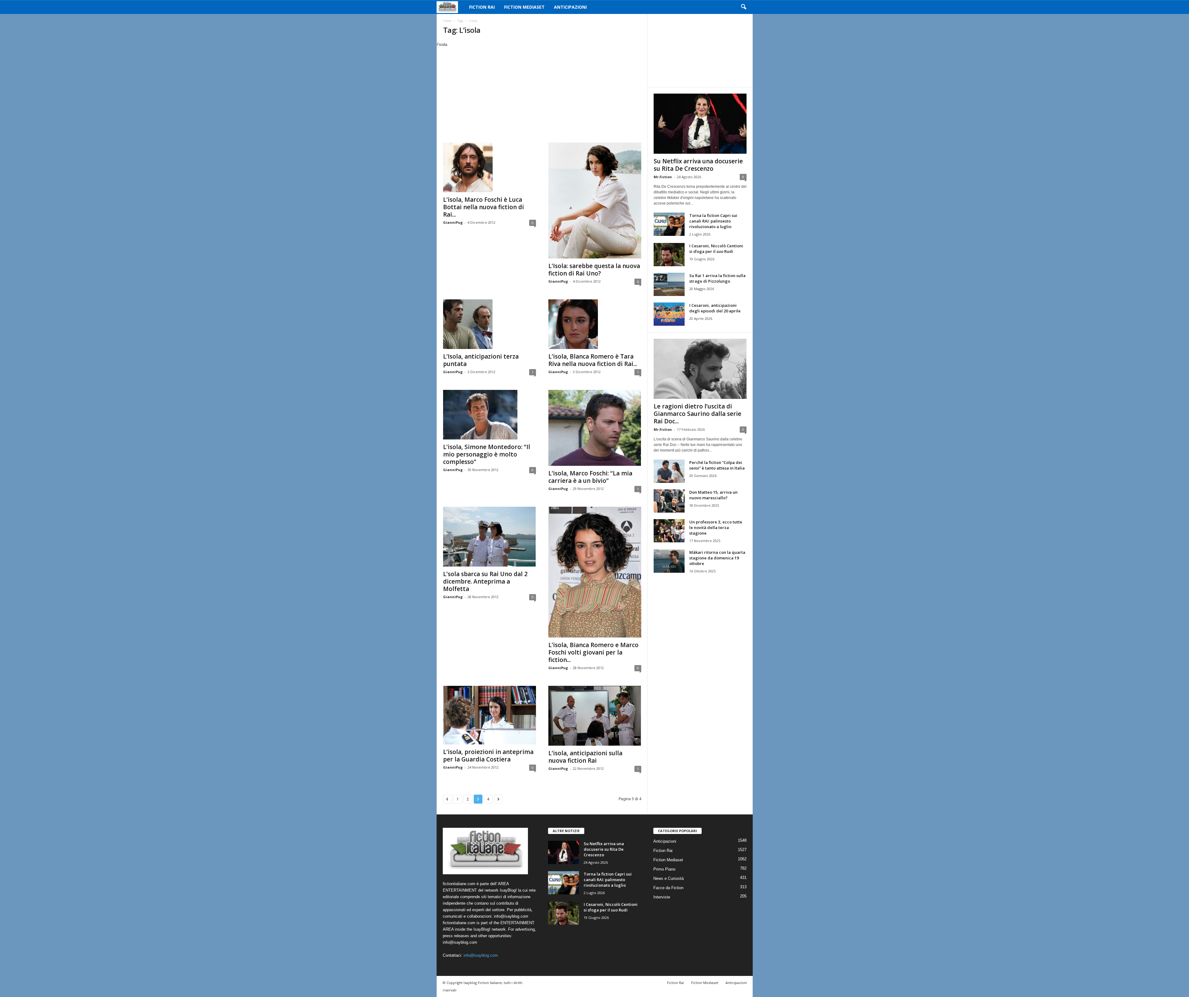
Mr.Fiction (663, 176)
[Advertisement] (542, 94)
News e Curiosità (668, 878)
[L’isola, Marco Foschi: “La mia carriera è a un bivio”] (594, 428)
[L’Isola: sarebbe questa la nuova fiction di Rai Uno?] (594, 200)
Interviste (661, 897)
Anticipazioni (570, 7)
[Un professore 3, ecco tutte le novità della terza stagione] (669, 530)
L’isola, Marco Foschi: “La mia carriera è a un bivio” (590, 477)
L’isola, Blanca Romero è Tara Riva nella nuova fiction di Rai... (592, 360)
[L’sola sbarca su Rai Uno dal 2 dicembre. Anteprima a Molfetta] (489, 537)
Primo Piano (664, 869)
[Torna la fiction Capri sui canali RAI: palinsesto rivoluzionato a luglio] (669, 224)
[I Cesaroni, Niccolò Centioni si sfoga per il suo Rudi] (669, 254)
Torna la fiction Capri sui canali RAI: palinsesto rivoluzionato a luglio (713, 221)
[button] (743, 7)
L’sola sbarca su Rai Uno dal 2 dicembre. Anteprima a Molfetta (485, 581)
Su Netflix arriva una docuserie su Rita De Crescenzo (698, 165)
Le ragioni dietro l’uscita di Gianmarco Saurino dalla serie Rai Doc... (697, 413)
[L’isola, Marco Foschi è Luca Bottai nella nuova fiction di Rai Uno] (489, 167)
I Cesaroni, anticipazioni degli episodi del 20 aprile (715, 308)
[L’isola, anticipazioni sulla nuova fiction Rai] (594, 716)
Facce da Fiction (668, 887)
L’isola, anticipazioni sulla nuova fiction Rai (585, 757)
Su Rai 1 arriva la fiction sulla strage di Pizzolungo (717, 278)
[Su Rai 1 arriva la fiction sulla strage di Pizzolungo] (669, 284)
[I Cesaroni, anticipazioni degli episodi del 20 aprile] (669, 314)
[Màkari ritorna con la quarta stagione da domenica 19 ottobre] (669, 561)
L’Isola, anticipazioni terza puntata (481, 360)
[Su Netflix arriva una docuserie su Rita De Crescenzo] (700, 124)
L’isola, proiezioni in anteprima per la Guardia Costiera (488, 755)
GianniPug (453, 222)
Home (447, 21)
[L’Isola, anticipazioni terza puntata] (489, 324)
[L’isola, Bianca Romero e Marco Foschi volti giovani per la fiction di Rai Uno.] (594, 572)
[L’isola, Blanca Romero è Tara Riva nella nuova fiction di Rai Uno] (594, 324)
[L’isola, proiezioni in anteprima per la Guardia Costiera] (489, 715)
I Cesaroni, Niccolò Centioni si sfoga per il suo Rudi (716, 248)
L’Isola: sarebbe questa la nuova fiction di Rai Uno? (594, 269)
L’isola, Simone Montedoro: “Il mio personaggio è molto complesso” (486, 454)
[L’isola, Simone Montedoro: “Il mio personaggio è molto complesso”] (489, 414)
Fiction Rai (482, 7)
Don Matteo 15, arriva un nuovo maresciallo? (713, 495)
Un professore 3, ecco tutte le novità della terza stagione (715, 527)
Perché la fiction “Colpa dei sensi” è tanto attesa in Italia (717, 465)
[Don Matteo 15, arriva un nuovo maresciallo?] (669, 501)
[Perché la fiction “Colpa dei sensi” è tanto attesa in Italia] (669, 471)
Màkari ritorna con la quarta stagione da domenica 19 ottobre (717, 557)
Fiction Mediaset (524, 7)
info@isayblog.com (481, 955)
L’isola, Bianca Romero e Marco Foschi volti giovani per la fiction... (593, 652)
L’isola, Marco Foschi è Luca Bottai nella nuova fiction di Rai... (483, 207)
